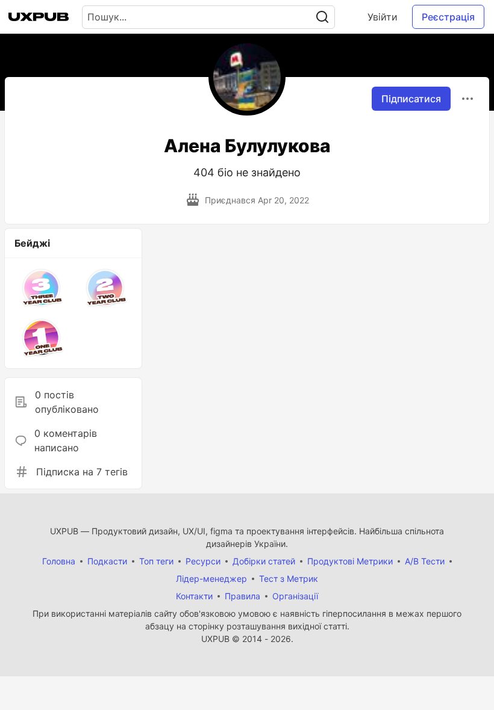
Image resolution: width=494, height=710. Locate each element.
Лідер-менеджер (211, 578)
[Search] (322, 17)
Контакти (194, 596)
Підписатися (411, 99)
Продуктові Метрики (350, 561)
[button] (41, 288)
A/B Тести (425, 561)
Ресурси (203, 561)
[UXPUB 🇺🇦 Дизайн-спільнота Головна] (38, 17)
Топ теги (156, 561)
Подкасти (107, 561)
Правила (242, 596)
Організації (295, 596)
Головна (58, 561)
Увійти (382, 17)
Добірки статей (264, 561)
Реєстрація (448, 17)
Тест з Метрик (288, 578)
